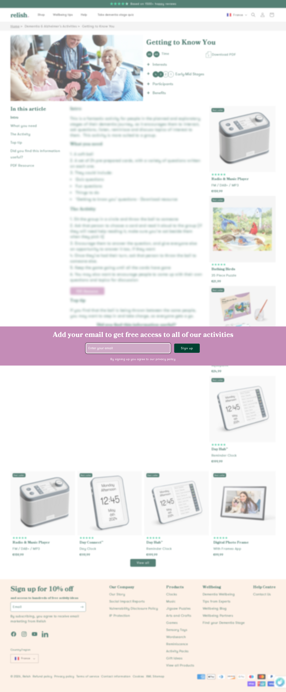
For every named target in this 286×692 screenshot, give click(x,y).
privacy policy (165, 359)
